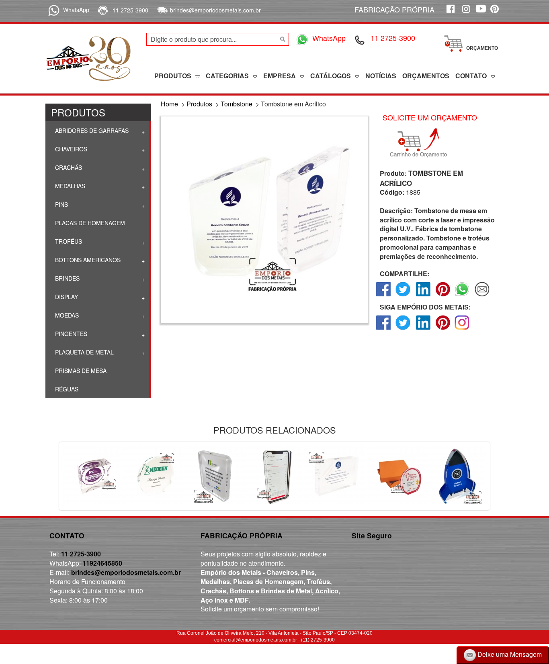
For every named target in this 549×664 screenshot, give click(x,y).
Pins (60, 204)
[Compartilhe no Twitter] (403, 296)
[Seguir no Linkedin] (423, 329)
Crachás (67, 167)
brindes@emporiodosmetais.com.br (215, 10)
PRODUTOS (172, 75)
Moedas (66, 315)
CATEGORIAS (227, 75)
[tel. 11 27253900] (102, 10)
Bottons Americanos (87, 260)
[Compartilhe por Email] (482, 296)
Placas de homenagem (89, 223)
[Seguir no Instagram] (462, 329)
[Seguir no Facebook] (383, 329)
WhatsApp (76, 10)
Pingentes (70, 334)
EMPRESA (279, 75)
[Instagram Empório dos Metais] (465, 13)
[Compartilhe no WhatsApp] (462, 296)
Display (65, 297)
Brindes (66, 278)
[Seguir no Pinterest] (443, 329)
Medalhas (69, 186)
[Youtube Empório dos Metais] (480, 13)
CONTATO (471, 75)
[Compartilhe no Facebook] (383, 296)
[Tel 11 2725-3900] (360, 39)
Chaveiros (70, 149)
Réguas (65, 389)
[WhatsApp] (52, 10)
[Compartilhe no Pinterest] (443, 296)
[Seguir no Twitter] (403, 329)
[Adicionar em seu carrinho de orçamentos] (422, 143)
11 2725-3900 (130, 10)
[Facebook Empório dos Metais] (450, 13)
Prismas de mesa (80, 371)
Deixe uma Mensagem (509, 654)
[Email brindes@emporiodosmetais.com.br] (161, 10)
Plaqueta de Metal (83, 352)
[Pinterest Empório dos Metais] (496, 13)
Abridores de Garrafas (91, 130)
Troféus (67, 241)
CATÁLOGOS (330, 75)
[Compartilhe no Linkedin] (423, 296)
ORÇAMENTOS (425, 75)
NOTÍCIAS (380, 75)
